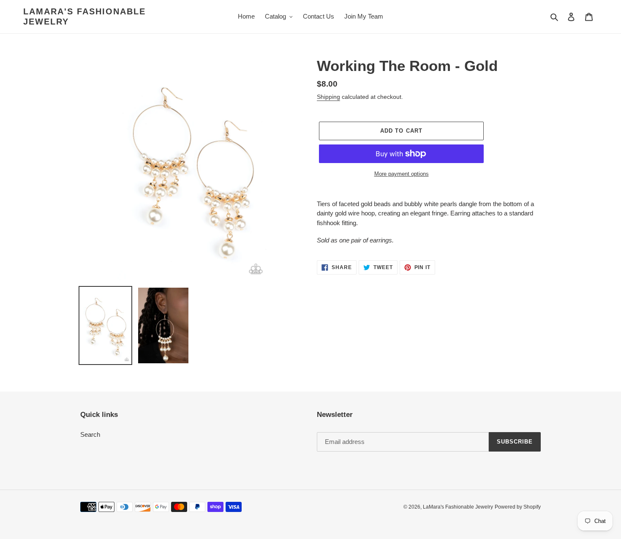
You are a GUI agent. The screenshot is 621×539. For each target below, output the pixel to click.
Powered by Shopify (518, 507)
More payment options (401, 174)
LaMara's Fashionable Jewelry (84, 16)
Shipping (328, 96)
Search (90, 434)
